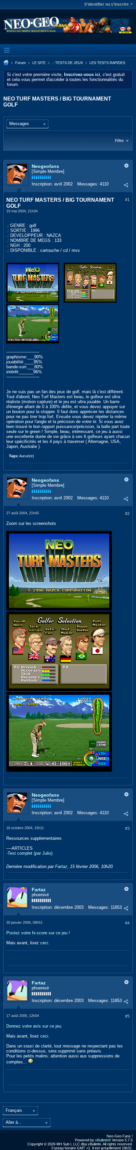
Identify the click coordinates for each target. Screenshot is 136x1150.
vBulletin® (103, 1140)
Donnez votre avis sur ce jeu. (34, 1026)
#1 (127, 199)
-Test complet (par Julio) (29, 853)
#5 (127, 1016)
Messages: (87, 183)
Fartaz (61, 866)
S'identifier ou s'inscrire (106, 4)
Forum (20, 63)
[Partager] (125, 184)
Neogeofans (45, 166)
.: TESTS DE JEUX (67, 63)
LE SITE (39, 63)
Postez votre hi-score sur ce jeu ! (38, 932)
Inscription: (42, 183)
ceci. (45, 942)
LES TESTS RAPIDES (107, 63)
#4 (127, 923)
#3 (127, 828)
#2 (127, 513)
